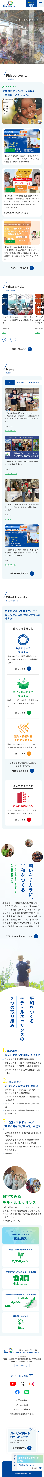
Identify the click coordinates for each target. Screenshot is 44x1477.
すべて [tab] (9, 382)
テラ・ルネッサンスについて (19, 936)
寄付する (31, 2)
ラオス (37, 333)
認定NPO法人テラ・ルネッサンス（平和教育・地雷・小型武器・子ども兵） (8, 4)
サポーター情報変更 (22, 1409)
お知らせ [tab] (20, 382)
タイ (4, 333)
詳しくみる (20, 668)
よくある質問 (22, 1404)
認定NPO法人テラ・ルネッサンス (22, 1350)
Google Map (21, 1365)
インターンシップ (11, 474)
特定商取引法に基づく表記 (22, 1414)
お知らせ (8, 519)
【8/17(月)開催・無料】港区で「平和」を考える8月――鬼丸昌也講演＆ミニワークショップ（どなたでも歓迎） (21, 553)
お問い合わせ (22, 1400)
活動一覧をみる (19, 349)
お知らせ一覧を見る (19, 573)
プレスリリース (10, 431)
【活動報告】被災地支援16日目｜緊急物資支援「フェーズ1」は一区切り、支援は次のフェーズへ (22, 507)
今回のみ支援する (20, 770)
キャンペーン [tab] (34, 382)
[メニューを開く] (40, 3)
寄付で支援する (19, 1448)
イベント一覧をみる (19, 268)
